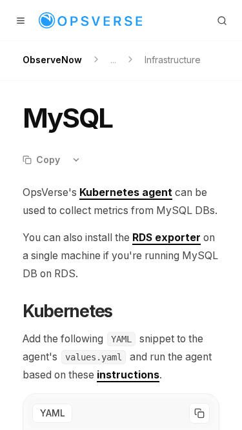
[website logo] (90, 20)
